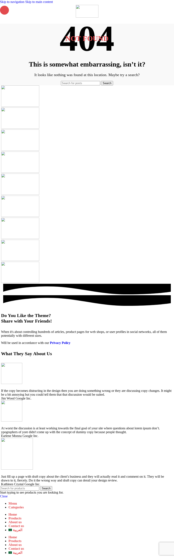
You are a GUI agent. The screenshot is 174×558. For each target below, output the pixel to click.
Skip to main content (39, 2)
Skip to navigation (12, 2)
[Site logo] (87, 16)
